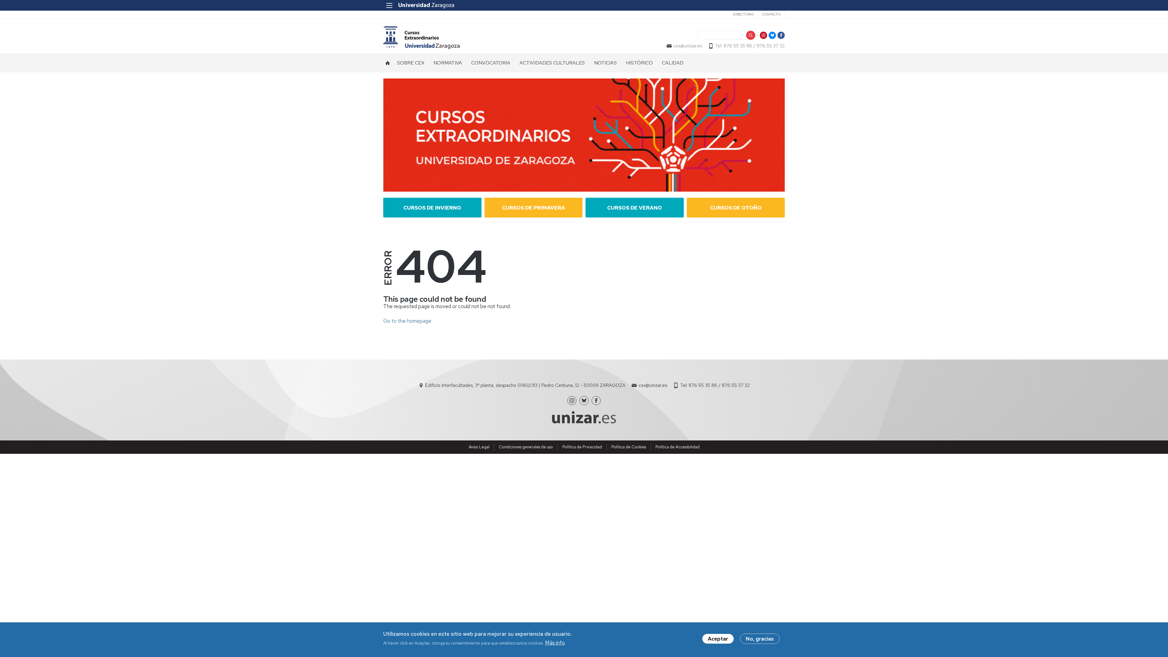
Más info (555, 642)
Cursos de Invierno (432, 207)
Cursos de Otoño (736, 207)
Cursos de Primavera (533, 207)
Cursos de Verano (634, 207)
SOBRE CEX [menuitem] (410, 63)
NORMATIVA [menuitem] (447, 63)
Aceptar (718, 638)
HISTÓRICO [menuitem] (639, 63)
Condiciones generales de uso (526, 447)
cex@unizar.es (687, 46)
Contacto (771, 14)
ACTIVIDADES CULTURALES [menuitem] (552, 63)
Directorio (743, 14)
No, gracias (760, 638)
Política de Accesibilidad (677, 447)
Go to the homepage (407, 321)
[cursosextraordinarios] (421, 37)
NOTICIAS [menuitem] (605, 63)
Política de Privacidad (582, 447)
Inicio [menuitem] (387, 63)
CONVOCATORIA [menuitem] (490, 63)
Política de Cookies (628, 447)
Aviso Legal (479, 447)
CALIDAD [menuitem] (672, 63)
